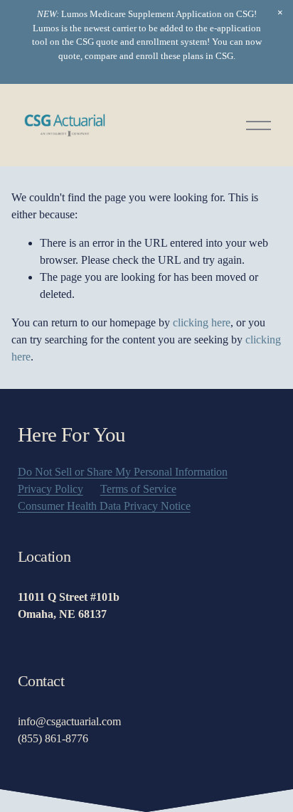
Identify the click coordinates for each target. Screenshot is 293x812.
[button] (280, 13)
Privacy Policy (50, 489)
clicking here (201, 322)
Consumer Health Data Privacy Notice (104, 506)
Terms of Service (138, 489)
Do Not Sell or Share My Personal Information (123, 472)
